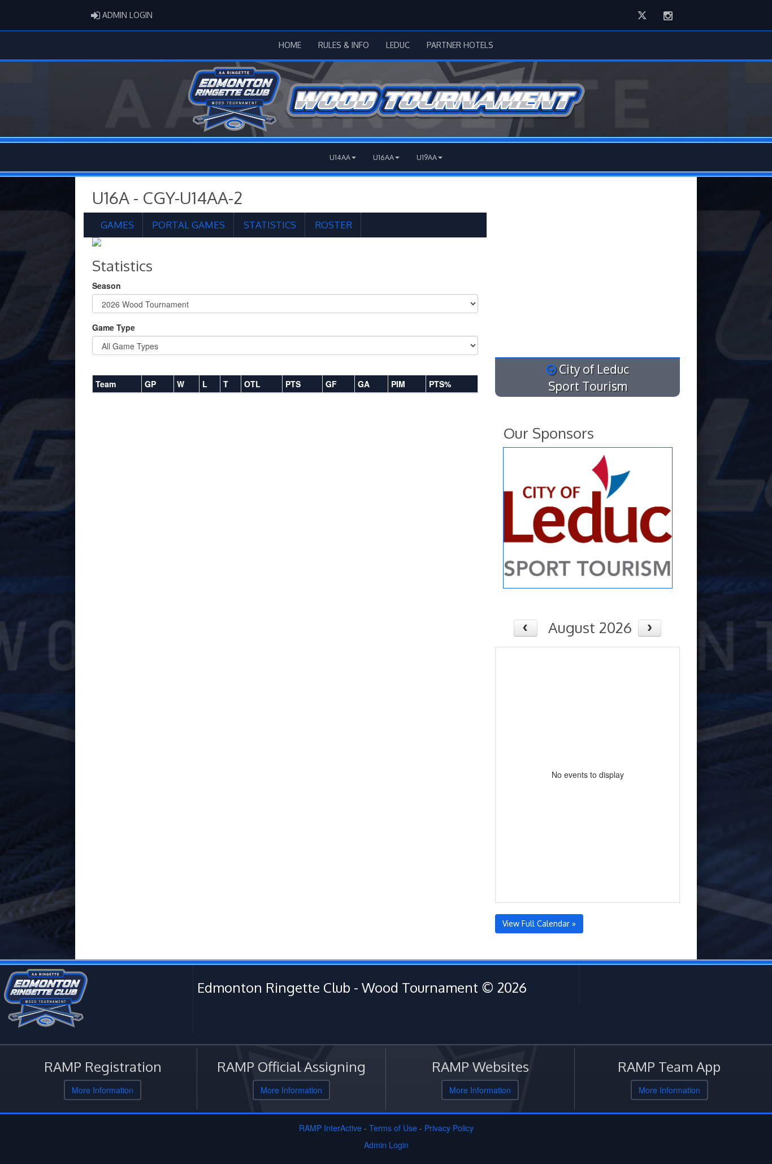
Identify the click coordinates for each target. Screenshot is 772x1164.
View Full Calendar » (539, 923)
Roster (333, 225)
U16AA (383, 157)
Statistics (270, 225)
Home (290, 45)
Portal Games (189, 225)
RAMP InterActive (330, 1127)
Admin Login (386, 1144)
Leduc (398, 45)
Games (117, 225)
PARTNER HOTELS (460, 45)
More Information (102, 1090)
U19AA (427, 157)
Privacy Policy (449, 1127)
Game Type (113, 327)
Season (106, 285)
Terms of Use (393, 1127)
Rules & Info (343, 45)
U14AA (339, 157)
